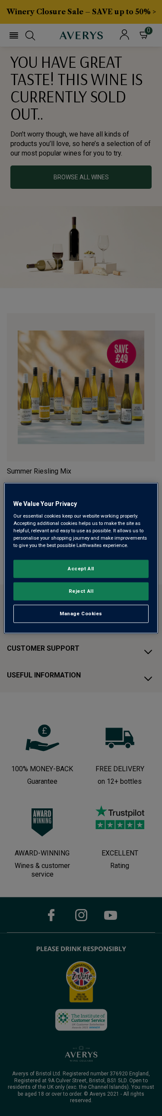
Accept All (81, 569)
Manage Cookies (81, 613)
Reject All (81, 591)
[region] (81, 558)
